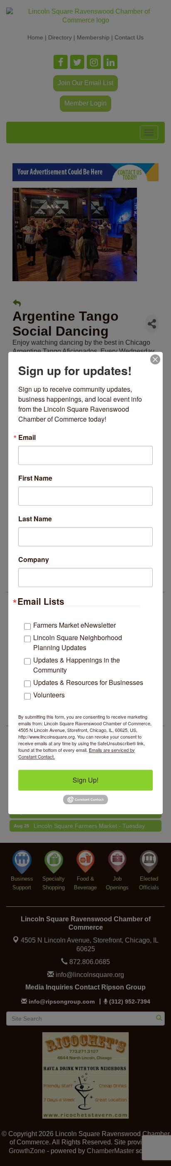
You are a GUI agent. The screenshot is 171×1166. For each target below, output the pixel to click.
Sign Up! (85, 780)
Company (33, 559)
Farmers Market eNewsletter (74, 625)
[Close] (155, 359)
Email (27, 437)
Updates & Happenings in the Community (76, 665)
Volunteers (49, 695)
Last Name (35, 518)
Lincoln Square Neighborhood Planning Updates (77, 642)
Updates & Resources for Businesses (88, 682)
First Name (35, 478)
